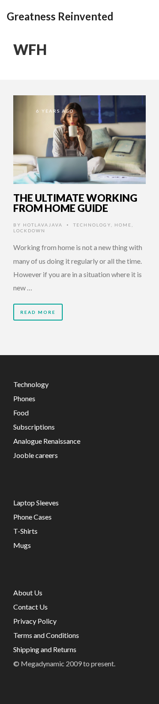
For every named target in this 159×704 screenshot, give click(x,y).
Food (21, 412)
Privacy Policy (35, 621)
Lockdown (29, 230)
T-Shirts (25, 531)
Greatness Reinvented (60, 16)
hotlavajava (43, 224)
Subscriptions (34, 426)
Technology (92, 224)
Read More (38, 312)
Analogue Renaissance (46, 441)
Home (123, 224)
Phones (24, 398)
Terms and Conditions (46, 635)
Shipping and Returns (44, 649)
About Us (27, 592)
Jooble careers (35, 455)
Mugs (22, 545)
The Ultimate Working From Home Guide (75, 203)
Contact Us (30, 606)
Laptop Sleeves (36, 502)
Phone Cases (32, 516)
